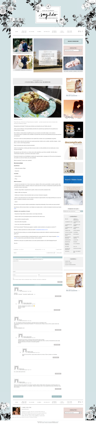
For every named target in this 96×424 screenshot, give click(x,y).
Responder (58, 296)
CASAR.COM (67, 261)
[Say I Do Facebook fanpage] (82, 31)
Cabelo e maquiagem (76, 219)
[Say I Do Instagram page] (79, 31)
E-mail (14, 274)
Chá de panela (76, 230)
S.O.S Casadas (76, 243)
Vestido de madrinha (67, 249)
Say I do (75, 246)
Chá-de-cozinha (68, 232)
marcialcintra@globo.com (19, 328)
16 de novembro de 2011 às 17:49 (33, 352)
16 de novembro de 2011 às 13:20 (25, 320)
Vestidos (67, 251)
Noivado (75, 241)
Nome (14, 271)
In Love (60, 252)
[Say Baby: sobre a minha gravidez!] (73, 63)
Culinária (21, 249)
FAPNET (57, 421)
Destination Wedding (68, 237)
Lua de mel (75, 239)
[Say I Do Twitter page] (80, 31)
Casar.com (67, 230)
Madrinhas (67, 241)
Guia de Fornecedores (70, 264)
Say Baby (67, 246)
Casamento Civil (69, 221)
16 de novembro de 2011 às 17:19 (25, 369)
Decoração (76, 234)
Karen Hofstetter (47, 421)
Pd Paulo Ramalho (67, 244)
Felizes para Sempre (76, 237)
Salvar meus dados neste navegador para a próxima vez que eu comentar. (29, 279)
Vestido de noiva (77, 248)
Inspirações (68, 239)
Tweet (15, 252)
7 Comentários (49, 252)
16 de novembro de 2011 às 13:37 (29, 337)
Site (39, 274)
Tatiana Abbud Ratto (27, 303)
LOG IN (92, 1)
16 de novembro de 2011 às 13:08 (25, 291)
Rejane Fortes (30, 351)
